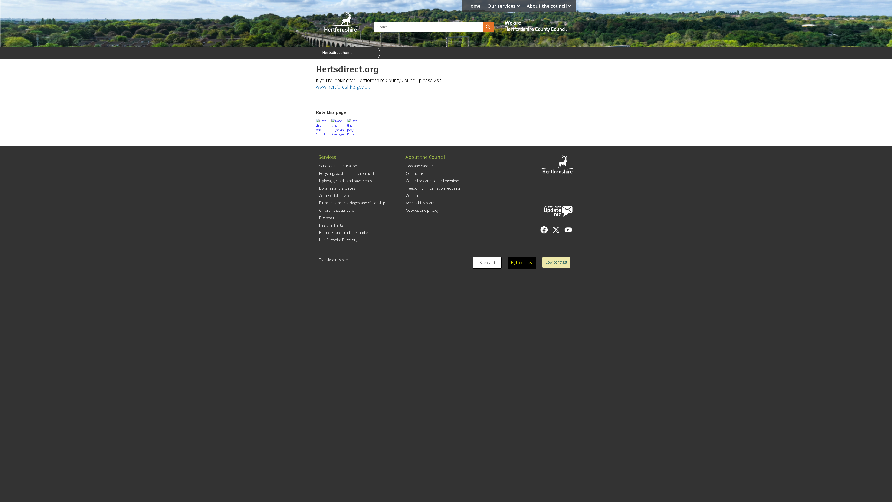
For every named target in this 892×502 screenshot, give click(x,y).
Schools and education (338, 165)
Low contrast (556, 262)
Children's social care (336, 210)
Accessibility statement (424, 202)
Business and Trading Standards (345, 232)
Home (473, 6)
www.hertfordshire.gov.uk (343, 86)
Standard (487, 262)
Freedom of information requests (433, 188)
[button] (488, 27)
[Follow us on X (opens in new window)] (556, 230)
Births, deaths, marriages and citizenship (352, 202)
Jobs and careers (420, 165)
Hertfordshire (340, 22)
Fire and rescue (331, 217)
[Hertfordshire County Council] (536, 22)
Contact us (415, 173)
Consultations (417, 195)
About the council (547, 6)
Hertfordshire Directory (338, 239)
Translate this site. (333, 259)
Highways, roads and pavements (345, 180)
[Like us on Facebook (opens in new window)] (544, 230)
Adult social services (335, 195)
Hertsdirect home (337, 52)
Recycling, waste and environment (346, 173)
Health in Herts (331, 225)
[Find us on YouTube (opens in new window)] (568, 230)
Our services (501, 6)
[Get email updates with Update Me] (558, 211)
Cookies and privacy (422, 210)
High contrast (522, 262)
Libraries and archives (337, 188)
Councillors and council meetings (433, 180)
